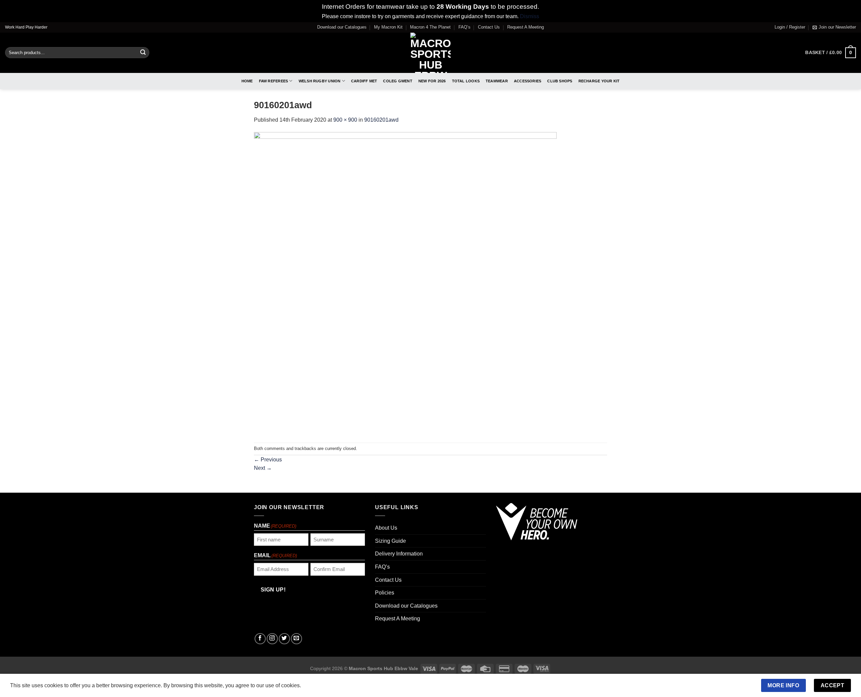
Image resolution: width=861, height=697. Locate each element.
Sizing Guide (390, 541)
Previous (268, 459)
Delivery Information (399, 554)
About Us (386, 528)
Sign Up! (273, 589)
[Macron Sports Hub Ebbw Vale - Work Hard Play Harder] (431, 53)
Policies (384, 593)
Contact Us (489, 27)
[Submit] (143, 52)
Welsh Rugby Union (320, 81)
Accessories (527, 81)
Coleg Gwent (397, 81)
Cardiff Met (364, 81)
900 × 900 (345, 120)
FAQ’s (464, 27)
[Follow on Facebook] (260, 638)
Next (263, 468)
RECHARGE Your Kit (599, 81)
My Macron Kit (388, 27)
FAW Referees (273, 81)
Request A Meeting (525, 27)
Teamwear (497, 81)
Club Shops (559, 81)
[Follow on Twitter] (284, 638)
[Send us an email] (296, 638)
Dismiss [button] (529, 16)
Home (247, 81)
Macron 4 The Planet (430, 27)
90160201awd (381, 120)
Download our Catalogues (342, 27)
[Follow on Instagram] (272, 638)
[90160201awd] (405, 283)
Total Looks (466, 81)
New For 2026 (432, 81)
